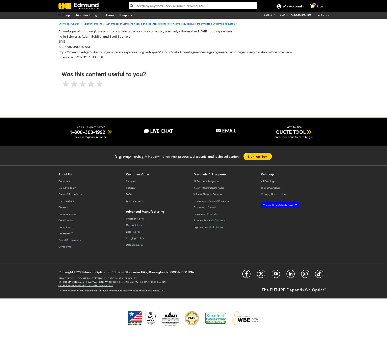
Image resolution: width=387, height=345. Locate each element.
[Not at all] (65, 84)
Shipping (131, 181)
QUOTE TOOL (291, 131)
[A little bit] (74, 84)
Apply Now (278, 204)
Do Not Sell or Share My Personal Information (137, 281)
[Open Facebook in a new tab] (246, 275)
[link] (319, 3)
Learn (110, 15)
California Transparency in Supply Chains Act (85, 285)
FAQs (129, 194)
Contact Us (323, 15)
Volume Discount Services (208, 194)
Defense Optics (135, 244)
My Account (292, 6)
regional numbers (96, 137)
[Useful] (91, 84)
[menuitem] (68, 14)
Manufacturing (87, 15)
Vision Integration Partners (209, 187)
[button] (304, 15)
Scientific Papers (92, 23)
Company (126, 15)
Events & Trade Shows (71, 194)
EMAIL (229, 130)
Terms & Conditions (108, 278)
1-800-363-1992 (302, 15)
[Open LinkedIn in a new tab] (291, 275)
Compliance (65, 227)
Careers (63, 207)
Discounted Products (205, 213)
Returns (130, 187)
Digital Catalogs (270, 187)
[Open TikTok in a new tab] (319, 275)
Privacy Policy (67, 278)
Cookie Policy (86, 278)
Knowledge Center (68, 23)
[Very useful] (99, 84)
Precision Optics (135, 218)
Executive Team (67, 187)
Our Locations (66, 200)
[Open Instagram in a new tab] (305, 275)
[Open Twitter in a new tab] (261, 275)
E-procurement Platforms (208, 227)
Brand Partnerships (69, 240)
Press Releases (67, 213)
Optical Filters (134, 225)
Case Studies (66, 220)
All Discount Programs (206, 181)
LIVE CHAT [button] (161, 131)
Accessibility (129, 278)
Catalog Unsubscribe (273, 194)
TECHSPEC (65, 233)
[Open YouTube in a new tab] (276, 275)
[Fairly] (82, 84)
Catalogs (268, 181)
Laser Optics (133, 231)
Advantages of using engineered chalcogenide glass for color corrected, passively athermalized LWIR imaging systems (171, 23)
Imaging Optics (135, 238)
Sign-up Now (257, 156)
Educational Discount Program (211, 200)
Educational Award (205, 207)
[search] (193, 5)
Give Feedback (134, 200)
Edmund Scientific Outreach (209, 220)
